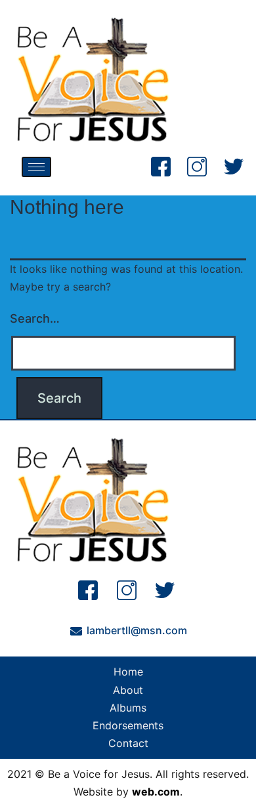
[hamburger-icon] (36, 167)
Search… (35, 318)
